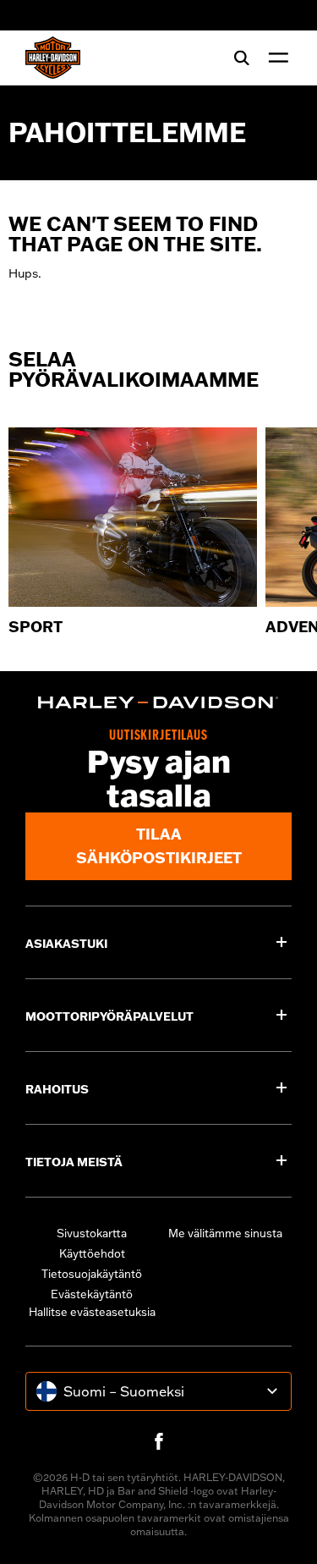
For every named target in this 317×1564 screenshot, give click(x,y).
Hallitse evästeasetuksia (92, 1312)
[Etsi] (242, 57)
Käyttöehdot (92, 1253)
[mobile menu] (275, 57)
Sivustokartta (92, 1233)
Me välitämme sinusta (225, 1233)
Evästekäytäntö (92, 1294)
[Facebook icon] (159, 1441)
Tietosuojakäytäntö (91, 1273)
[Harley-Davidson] (158, 702)
